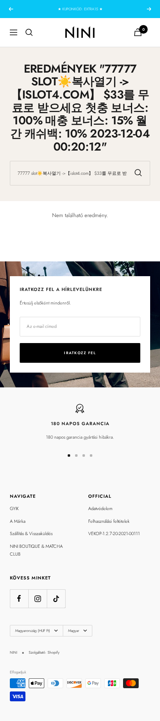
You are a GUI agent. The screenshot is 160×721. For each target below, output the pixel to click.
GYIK (14, 508)
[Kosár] (138, 32)
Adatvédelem (100, 508)
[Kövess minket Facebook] (19, 598)
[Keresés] (29, 32)
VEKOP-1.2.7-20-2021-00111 (114, 533)
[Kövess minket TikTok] (56, 598)
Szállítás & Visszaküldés (31, 533)
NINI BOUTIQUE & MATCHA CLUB (36, 550)
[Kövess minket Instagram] (37, 598)
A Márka (17, 521)
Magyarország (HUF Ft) (32, 630)
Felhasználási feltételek (109, 521)
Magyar (73, 630)
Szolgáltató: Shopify (44, 652)
